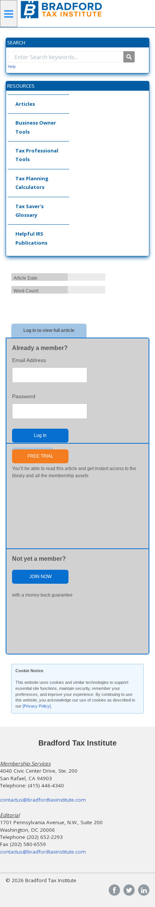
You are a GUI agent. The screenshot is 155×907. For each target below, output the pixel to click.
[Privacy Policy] (37, 706)
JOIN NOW (40, 576)
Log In (40, 435)
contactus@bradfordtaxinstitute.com (43, 799)
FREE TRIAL (40, 456)
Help (12, 66)
